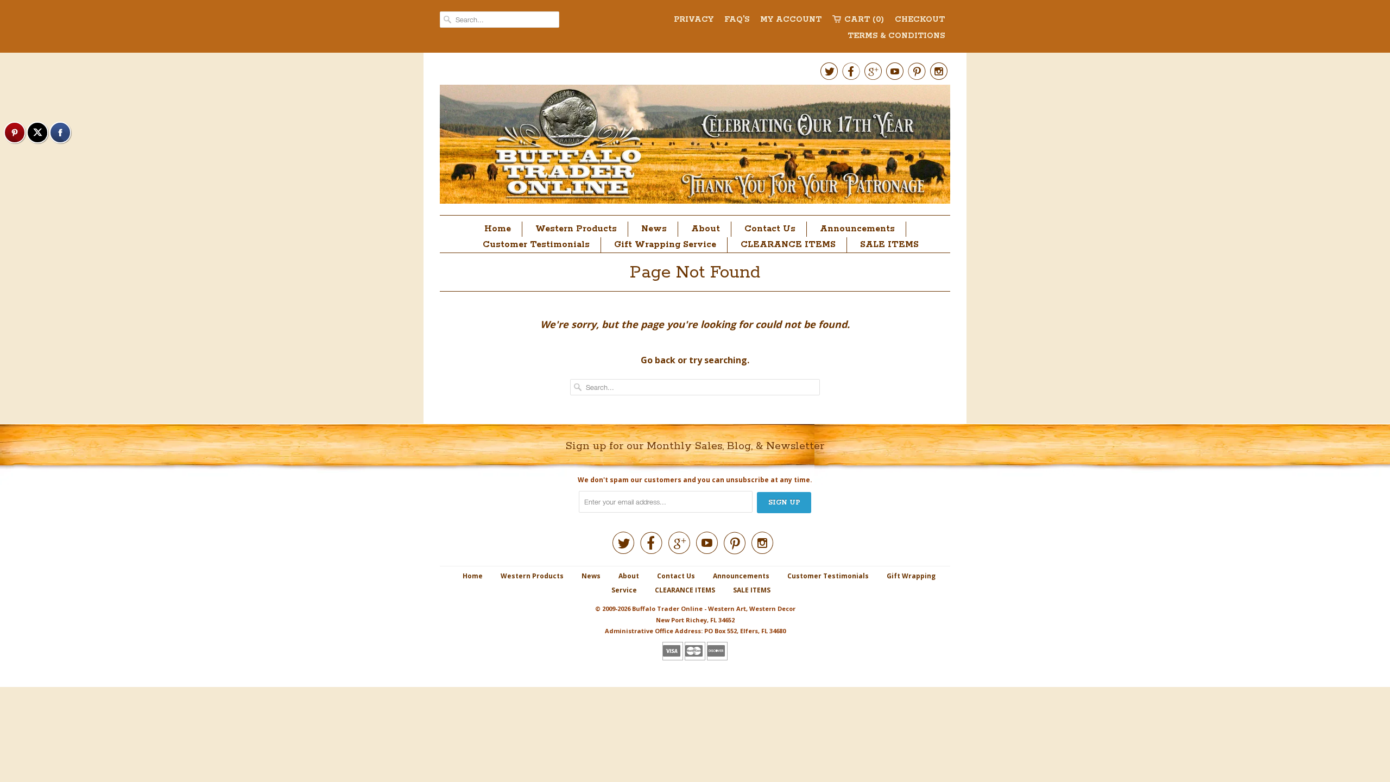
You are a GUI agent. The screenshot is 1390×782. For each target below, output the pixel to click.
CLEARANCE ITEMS (788, 244)
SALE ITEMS (889, 244)
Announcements (857, 229)
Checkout (920, 19)
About (705, 229)
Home (497, 229)
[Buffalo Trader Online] (695, 147)
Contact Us (769, 229)
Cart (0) (864, 19)
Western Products (576, 229)
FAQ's (736, 19)
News (654, 229)
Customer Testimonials (536, 244)
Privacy (693, 19)
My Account (791, 19)
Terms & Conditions (896, 36)
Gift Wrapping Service (665, 244)
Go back (658, 360)
